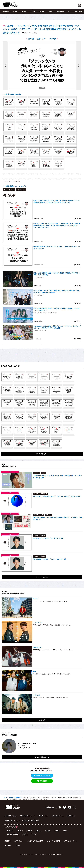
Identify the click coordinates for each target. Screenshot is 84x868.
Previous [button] (4, 746)
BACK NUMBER (12, 834)
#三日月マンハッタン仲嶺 (11, 181)
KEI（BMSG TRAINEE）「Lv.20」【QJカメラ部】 (49, 559)
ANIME (41, 11)
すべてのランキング (42, 577)
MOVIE (23, 11)
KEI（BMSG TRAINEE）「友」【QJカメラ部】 (48, 538)
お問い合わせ (18, 841)
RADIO (47, 831)
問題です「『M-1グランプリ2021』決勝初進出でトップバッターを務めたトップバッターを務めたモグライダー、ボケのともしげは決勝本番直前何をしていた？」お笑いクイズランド (42, 29)
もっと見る (42, 720)
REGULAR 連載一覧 (15, 797)
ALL (69, 11)
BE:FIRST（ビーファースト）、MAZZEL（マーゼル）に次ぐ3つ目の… (52, 650)
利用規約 (17, 845)
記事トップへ (42, 39)
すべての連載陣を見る (42, 757)
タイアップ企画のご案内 (35, 841)
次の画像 (53, 39)
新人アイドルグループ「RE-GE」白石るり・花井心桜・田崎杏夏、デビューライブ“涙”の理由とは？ (56, 309)
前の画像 (31, 39)
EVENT (34, 834)
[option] (42, 746)
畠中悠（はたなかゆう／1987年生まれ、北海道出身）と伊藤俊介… (51, 697)
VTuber (32, 11)
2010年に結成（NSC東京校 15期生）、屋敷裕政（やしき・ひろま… (52, 625)
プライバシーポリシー (71, 841)
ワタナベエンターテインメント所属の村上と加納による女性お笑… (51, 601)
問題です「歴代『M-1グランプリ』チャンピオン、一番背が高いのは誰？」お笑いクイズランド (56, 247)
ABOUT (7, 841)
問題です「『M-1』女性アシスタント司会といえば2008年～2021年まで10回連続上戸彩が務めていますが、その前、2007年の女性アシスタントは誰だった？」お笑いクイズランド (56, 225)
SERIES (50, 11)
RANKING (60, 11)
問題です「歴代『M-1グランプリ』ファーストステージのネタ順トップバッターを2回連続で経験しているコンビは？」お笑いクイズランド (56, 201)
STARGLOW (37, 647)
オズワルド (36, 695)
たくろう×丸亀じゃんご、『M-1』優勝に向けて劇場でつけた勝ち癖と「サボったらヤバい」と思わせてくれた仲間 (57, 291)
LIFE (64, 831)
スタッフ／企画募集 (53, 841)
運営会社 (7, 845)
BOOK (56, 831)
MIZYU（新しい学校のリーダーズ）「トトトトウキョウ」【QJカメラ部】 (57, 496)
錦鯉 (34, 671)
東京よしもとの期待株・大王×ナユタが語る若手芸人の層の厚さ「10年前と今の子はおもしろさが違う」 (56, 274)
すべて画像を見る (42, 454)
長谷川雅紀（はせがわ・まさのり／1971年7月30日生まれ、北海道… (52, 674)
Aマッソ (35, 598)
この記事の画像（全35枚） (12, 94)
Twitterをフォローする (43, 775)
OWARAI (6, 11)
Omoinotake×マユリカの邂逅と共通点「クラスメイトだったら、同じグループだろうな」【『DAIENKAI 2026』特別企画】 (57, 327)
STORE (24, 834)
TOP (5, 797)
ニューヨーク (37, 622)
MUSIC (15, 11)
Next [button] (79, 746)
